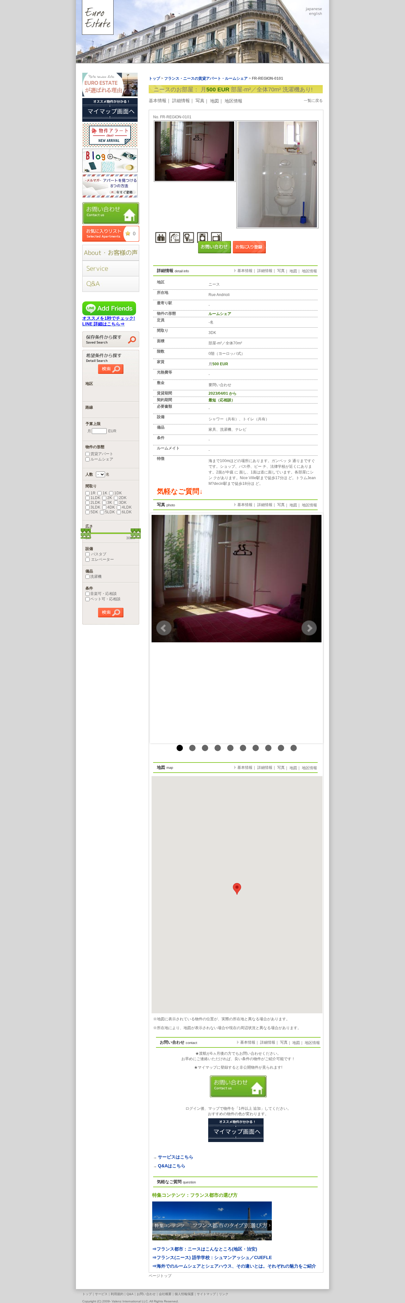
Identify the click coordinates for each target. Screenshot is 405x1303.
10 (293, 748)
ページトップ (160, 1276)
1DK (118, 493)
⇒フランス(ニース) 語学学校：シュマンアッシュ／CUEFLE (212, 1257)
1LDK (95, 498)
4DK (111, 507)
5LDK (110, 512)
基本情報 (157, 100)
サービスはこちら (175, 1156)
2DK (123, 498)
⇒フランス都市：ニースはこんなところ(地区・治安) (204, 1248)
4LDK (127, 507)
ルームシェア (101, 459)
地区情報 (233, 100)
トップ (87, 1294)
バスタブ (98, 554)
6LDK (127, 512)
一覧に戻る (313, 100)
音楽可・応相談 (103, 593)
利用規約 (117, 1294)
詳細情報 (181, 100)
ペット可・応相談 (105, 599)
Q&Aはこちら (171, 1165)
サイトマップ (206, 1294)
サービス (101, 1294)
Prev (163, 628)
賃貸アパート (101, 454)
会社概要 (165, 1294)
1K (105, 493)
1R (93, 493)
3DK (123, 502)
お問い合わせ (146, 1294)
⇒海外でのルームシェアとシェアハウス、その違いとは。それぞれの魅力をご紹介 (234, 1266)
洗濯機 (96, 576)
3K (109, 502)
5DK (94, 512)
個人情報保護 (184, 1294)
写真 (200, 100)
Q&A (130, 1294)
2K (109, 498)
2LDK (95, 502)
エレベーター (102, 559)
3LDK (95, 507)
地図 (214, 100)
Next (309, 628)
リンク (223, 1294)
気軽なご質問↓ (180, 491)
